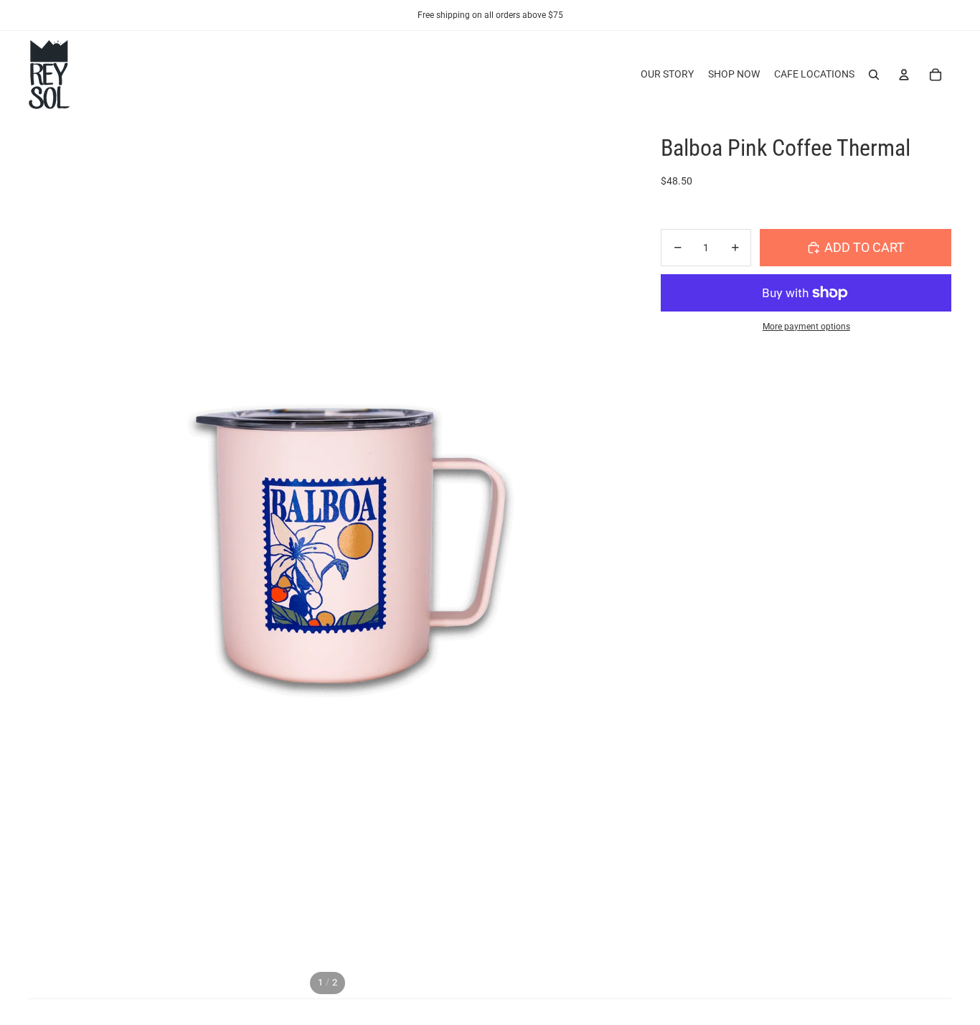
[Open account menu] (904, 74)
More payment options (806, 327)
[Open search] (874, 74)
